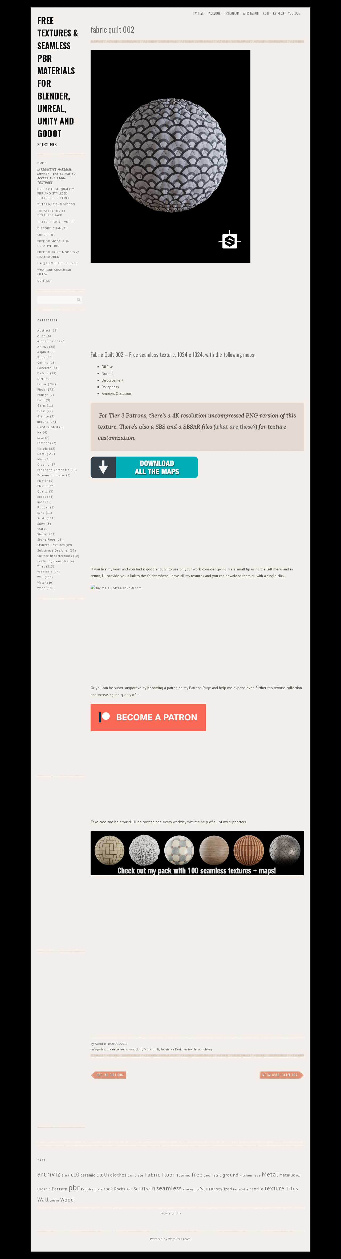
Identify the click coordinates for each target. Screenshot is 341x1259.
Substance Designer (173, 1049)
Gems (41, 405)
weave (54, 1200)
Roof (40, 502)
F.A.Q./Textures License (57, 263)
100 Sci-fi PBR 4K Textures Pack (51, 213)
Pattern (59, 1188)
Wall (40, 577)
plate (99, 1189)
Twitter (198, 13)
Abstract (43, 330)
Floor (41, 389)
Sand (41, 513)
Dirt (40, 379)
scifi (150, 1189)
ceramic (87, 1175)
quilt (156, 1049)
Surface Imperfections (54, 556)
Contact (44, 281)
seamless (169, 1188)
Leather (43, 443)
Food (41, 400)
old (298, 1175)
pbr (74, 1187)
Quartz (42, 491)
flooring (183, 1175)
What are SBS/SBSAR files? (54, 272)
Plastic (42, 486)
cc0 (75, 1174)
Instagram (232, 13)
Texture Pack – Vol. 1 (55, 222)
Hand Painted (47, 427)
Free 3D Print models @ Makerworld (58, 254)
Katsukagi (101, 1044)
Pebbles (87, 1189)
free (197, 1174)
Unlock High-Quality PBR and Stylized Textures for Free (55, 193)
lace (257, 1175)
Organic (43, 464)
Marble (42, 448)
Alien (41, 336)
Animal (42, 347)
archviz (48, 1173)
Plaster (42, 481)
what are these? (235, 426)
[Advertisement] (197, 308)
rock (108, 1189)
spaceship (191, 1189)
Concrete (44, 368)
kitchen (246, 1175)
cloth (139, 1049)
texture (275, 1188)
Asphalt (43, 352)
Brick (41, 357)
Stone (41, 534)
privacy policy (170, 1213)
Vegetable (44, 572)
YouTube (294, 13)
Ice (39, 432)
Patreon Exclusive (51, 475)
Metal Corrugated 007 (280, 1075)
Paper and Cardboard (53, 470)
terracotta (240, 1189)
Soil (40, 529)
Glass (41, 411)
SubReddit (46, 235)
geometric (212, 1175)
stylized (224, 1188)
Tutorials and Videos (56, 204)
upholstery (205, 1049)
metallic (287, 1175)
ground (42, 422)
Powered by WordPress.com (170, 1239)
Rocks (41, 497)
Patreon (278, 13)
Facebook (214, 13)
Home (42, 163)
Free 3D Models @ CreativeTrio (53, 243)
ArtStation (251, 13)
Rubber (43, 507)
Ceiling (42, 363)
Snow (41, 523)
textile (192, 1049)
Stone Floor (46, 539)
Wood (41, 588)
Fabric (148, 1049)
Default (43, 373)
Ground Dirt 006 (110, 1075)
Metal (41, 454)
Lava (40, 438)
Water (41, 583)
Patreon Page (200, 687)
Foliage (42, 395)
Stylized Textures (51, 545)
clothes (118, 1175)
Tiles (41, 566)
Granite (43, 416)
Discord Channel (52, 228)
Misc (40, 459)
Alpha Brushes (48, 341)
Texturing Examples (52, 561)
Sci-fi (41, 518)
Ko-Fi (266, 13)
